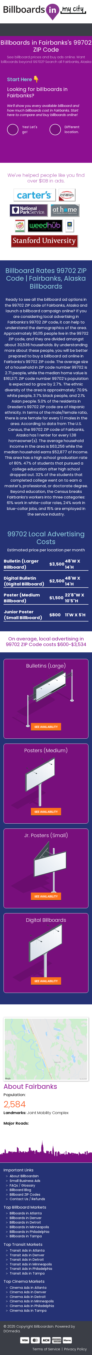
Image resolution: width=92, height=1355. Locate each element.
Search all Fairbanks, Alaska (68, 61)
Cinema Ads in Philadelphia (32, 1306)
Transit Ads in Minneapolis (31, 1264)
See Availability (46, 727)
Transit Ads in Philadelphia (31, 1268)
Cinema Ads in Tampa (28, 1310)
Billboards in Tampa (26, 1236)
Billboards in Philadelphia (29, 1231)
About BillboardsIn (24, 1176)
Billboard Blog (20, 1190)
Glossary (28, 1185)
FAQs (14, 1185)
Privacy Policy (75, 1349)
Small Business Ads (25, 1180)
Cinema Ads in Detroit (28, 1296)
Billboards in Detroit (25, 1222)
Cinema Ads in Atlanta (28, 1287)
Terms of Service (46, 1349)
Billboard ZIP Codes (25, 1194)
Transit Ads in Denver (27, 1255)
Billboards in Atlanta (26, 1213)
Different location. (72, 129)
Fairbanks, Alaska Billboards (57, 282)
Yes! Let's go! (29, 129)
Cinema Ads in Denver (28, 1292)
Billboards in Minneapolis (29, 1227)
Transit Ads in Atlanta (27, 1250)
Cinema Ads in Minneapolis (32, 1301)
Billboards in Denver (26, 1218)
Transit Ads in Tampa (27, 1273)
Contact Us (19, 1199)
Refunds (38, 1199)
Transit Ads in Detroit (27, 1259)
